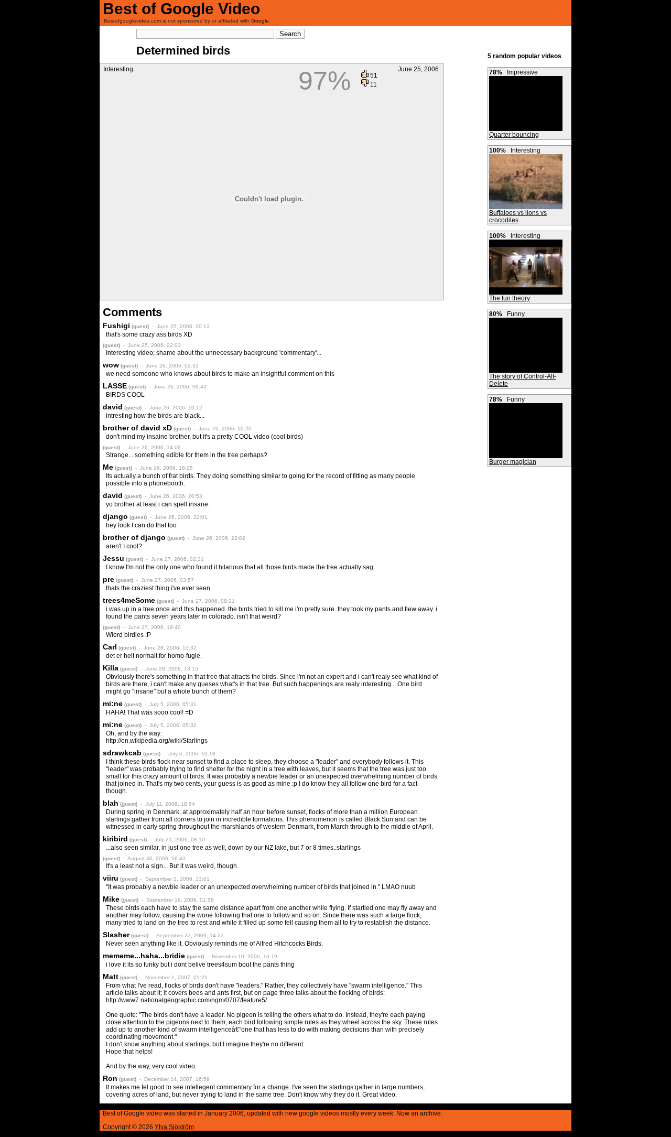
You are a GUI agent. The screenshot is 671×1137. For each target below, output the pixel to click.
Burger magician (512, 461)
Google (260, 21)
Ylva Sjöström (174, 1127)
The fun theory (509, 298)
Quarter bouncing (514, 134)
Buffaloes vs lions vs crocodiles (518, 216)
